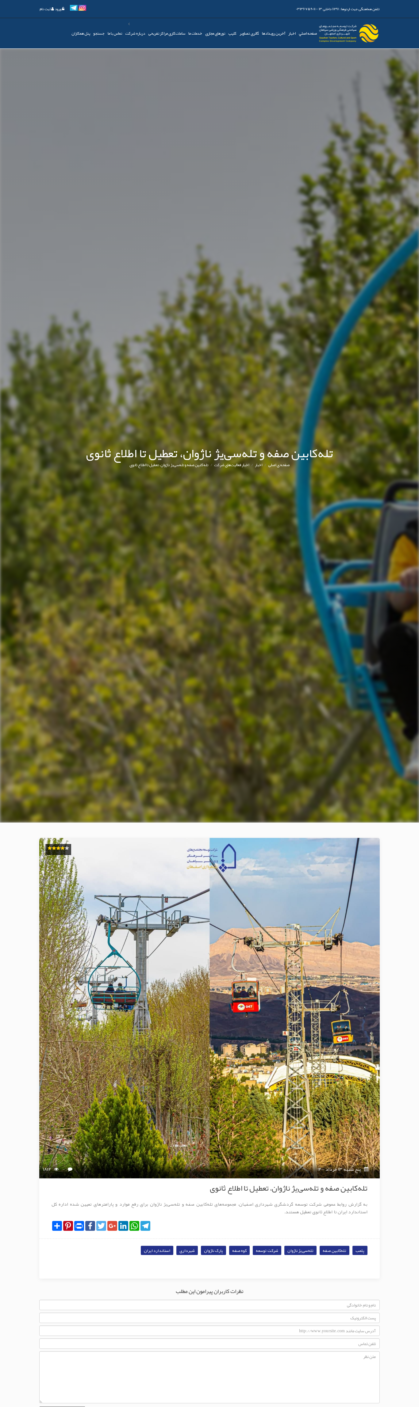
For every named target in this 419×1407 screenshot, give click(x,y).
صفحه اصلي (308, 33)
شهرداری (187, 1250)
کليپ (232, 33)
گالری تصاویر (249, 33)
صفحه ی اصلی (279, 465)
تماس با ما (115, 33)
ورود (58, 9)
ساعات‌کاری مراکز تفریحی (166, 33)
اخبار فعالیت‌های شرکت (231, 465)
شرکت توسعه (267, 1250)
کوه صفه (239, 1250)
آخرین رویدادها (273, 33)
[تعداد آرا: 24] (50, 848)
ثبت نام (45, 9)
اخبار (292, 33)
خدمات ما (195, 33)
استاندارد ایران (157, 1250)
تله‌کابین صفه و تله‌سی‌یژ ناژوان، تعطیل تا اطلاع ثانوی (169, 465)
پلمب (360, 1250)
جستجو (99, 33)
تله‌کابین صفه (334, 1250)
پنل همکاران (80, 33)
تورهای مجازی (215, 33)
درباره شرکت (135, 33)
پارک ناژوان (213, 1250)
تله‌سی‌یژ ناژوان (300, 1250)
